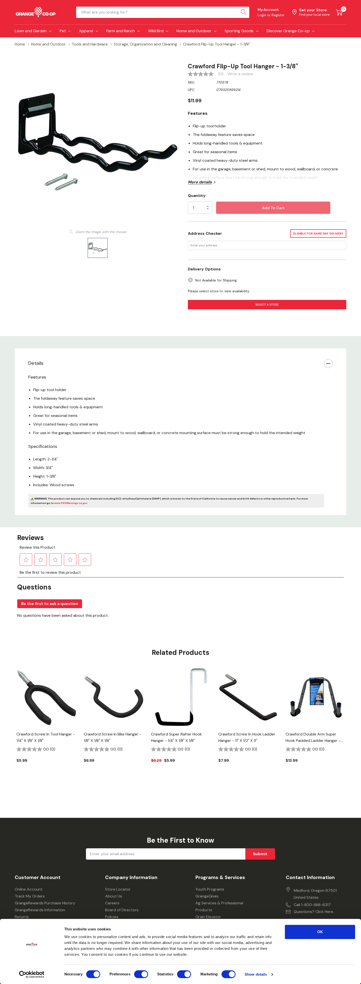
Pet (63, 30)
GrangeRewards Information (40, 909)
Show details (256, 974)
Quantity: (197, 195)
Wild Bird (156, 30)
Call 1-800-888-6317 (312, 904)
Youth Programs (209, 889)
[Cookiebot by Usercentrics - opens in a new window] (31, 974)
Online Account (28, 889)
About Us (113, 896)
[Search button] (243, 12)
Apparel (86, 30)
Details (35, 363)
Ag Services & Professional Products (219, 906)
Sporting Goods (239, 30)
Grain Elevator (208, 916)
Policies (111, 916)
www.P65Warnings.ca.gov (70, 503)
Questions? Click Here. (314, 911)
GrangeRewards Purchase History (45, 903)
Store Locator (118, 889)
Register (278, 15)
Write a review (240, 74)
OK (320, 932)
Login (262, 15)
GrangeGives (207, 896)
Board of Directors (122, 909)
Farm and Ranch (120, 30)
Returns (22, 916)
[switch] (141, 974)
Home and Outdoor (194, 30)
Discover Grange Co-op (288, 30)
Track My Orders (30, 896)
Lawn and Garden (30, 30)
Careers (112, 903)
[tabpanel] (46, 723)
